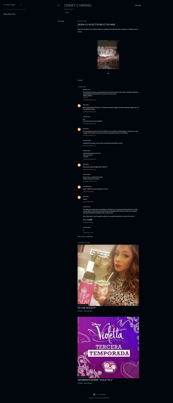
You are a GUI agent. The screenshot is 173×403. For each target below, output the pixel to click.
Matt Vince (107, 397)
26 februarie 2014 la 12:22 (89, 169)
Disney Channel (78, 5)
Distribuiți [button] (61, 21)
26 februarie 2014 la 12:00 (89, 111)
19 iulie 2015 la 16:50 (88, 222)
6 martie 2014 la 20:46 (88, 191)
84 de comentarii (88, 383)
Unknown (85, 186)
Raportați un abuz (9, 14)
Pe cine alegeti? (87, 307)
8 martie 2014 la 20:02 (88, 201)
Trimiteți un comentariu (85, 236)
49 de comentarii (88, 311)
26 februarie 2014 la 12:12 (89, 135)
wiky (84, 104)
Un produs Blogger (101, 394)
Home (67, 12)
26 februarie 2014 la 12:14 (89, 145)
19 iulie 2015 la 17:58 (88, 232)
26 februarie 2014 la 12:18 (89, 159)
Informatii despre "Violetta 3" (95, 380)
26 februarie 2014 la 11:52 (89, 99)
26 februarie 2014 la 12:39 (89, 181)
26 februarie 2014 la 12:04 (89, 123)
